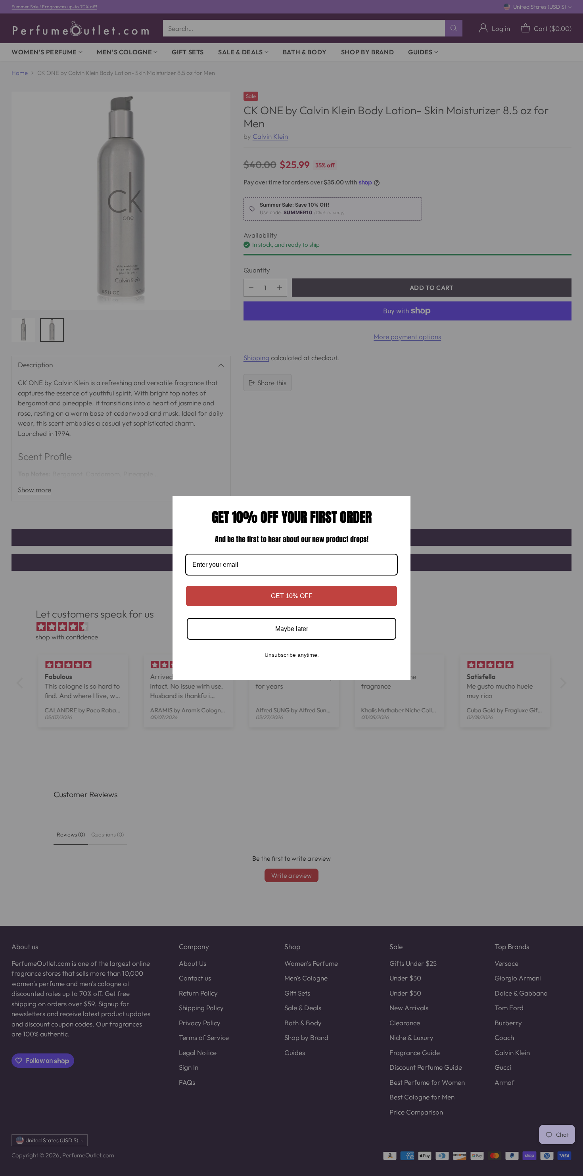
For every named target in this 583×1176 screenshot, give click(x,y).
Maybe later (291, 628)
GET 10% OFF (292, 596)
